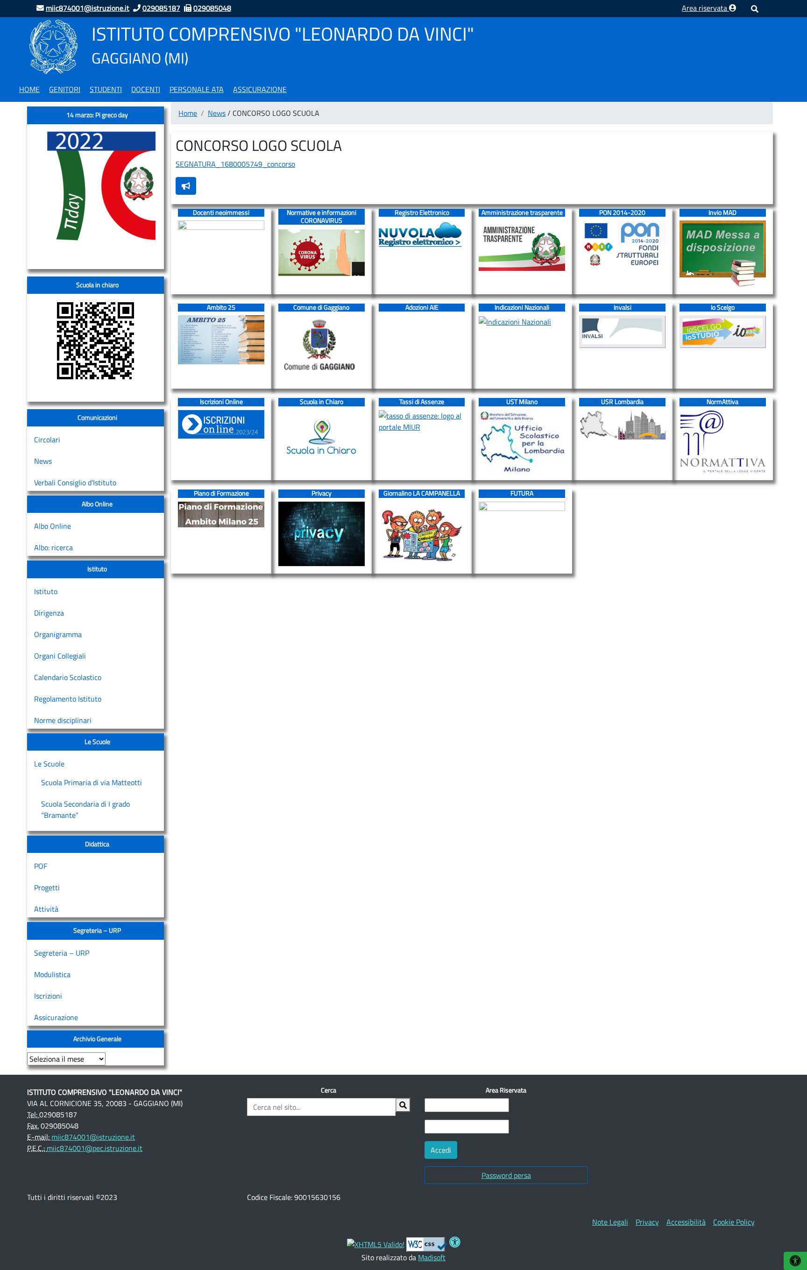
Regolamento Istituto (67, 698)
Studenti (106, 89)
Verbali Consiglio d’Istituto (75, 482)
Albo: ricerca (53, 547)
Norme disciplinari (63, 720)
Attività (46, 909)
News (43, 461)
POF (40, 866)
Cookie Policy (734, 1221)
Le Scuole (49, 763)
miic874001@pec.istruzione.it (94, 1148)
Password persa (506, 1175)
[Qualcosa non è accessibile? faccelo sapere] (186, 186)
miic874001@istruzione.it (93, 1136)
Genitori (64, 89)
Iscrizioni (48, 995)
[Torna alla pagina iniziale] (53, 45)
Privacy (647, 1221)
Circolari (47, 439)
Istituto (45, 591)
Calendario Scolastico (67, 677)
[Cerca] (403, 1105)
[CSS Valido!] (426, 1243)
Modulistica (52, 974)
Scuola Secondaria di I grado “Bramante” (85, 809)
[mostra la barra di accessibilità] (795, 1261)
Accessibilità (686, 1221)
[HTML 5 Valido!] (375, 1243)
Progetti (47, 887)
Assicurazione (260, 89)
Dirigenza (49, 612)
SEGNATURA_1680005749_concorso (235, 164)
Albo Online (52, 526)
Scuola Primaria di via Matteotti (91, 782)
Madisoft (432, 1257)
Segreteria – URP (61, 952)
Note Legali (610, 1221)
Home (29, 89)
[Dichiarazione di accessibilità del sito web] (454, 1243)
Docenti (145, 89)
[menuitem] (29, 88)
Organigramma (58, 634)
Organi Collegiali (60, 655)
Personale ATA (197, 89)
